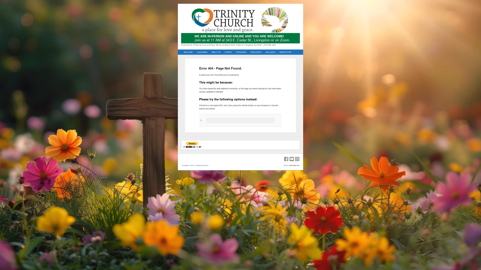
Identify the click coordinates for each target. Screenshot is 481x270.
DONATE (228, 52)
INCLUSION (270, 52)
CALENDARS (202, 52)
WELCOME (188, 52)
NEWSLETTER (285, 52)
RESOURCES (256, 52)
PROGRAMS (241, 52)
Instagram (297, 159)
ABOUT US (216, 52)
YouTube (292, 159)
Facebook (286, 159)
